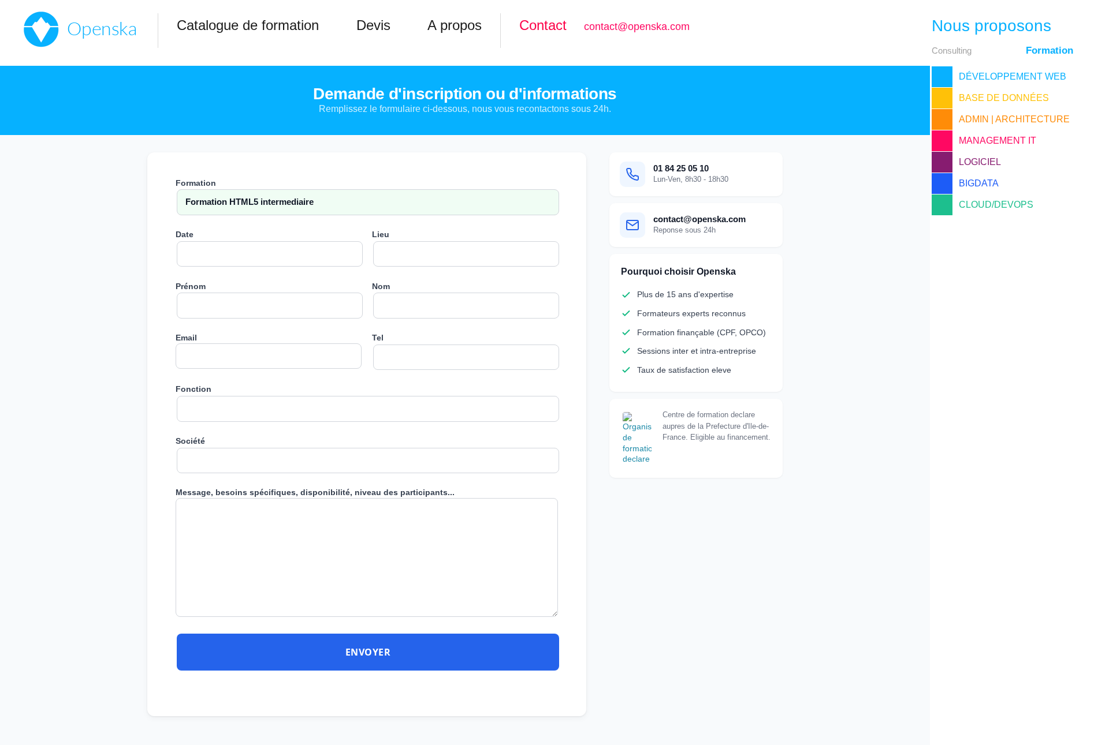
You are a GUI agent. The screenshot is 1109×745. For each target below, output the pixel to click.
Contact (543, 25)
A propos (454, 25)
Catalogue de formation (248, 25)
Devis (373, 25)
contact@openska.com (637, 26)
